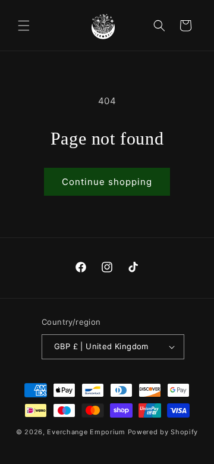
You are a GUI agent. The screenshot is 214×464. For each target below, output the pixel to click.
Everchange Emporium (86, 432)
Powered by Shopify (163, 432)
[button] (24, 25)
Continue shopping (107, 181)
